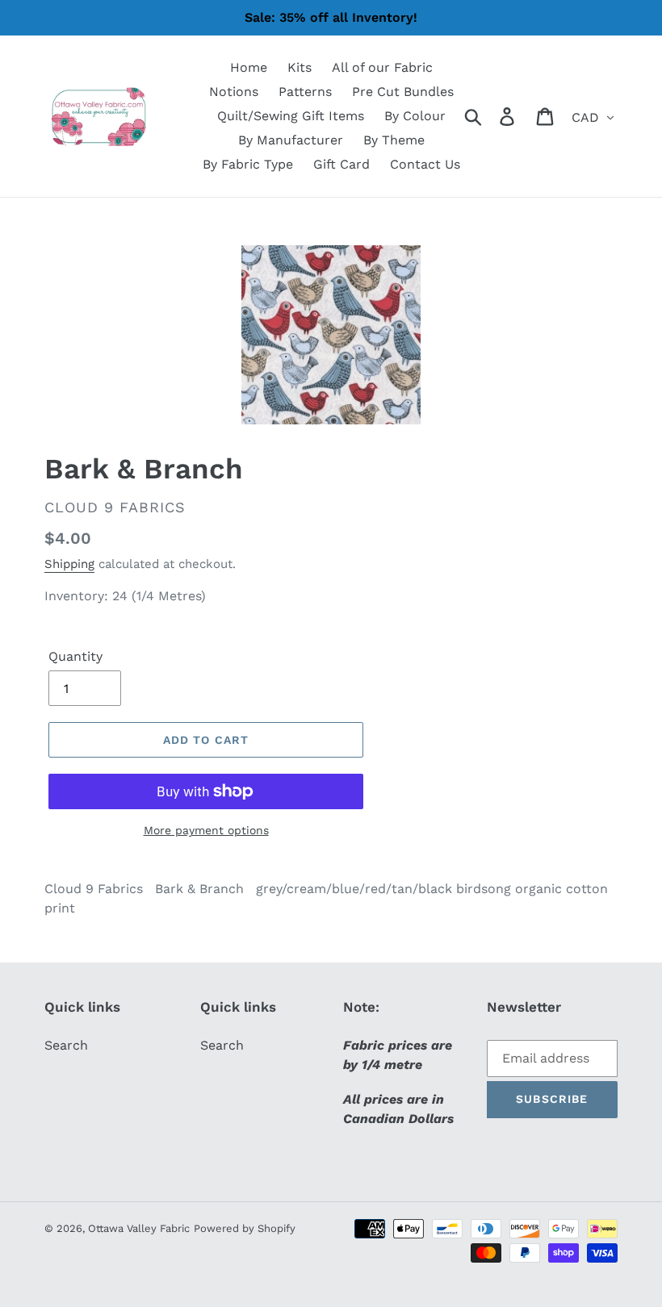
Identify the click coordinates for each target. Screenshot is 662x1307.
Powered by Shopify (244, 1228)
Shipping (69, 564)
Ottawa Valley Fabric (139, 1228)
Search (66, 1045)
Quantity (75, 656)
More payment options (206, 830)
